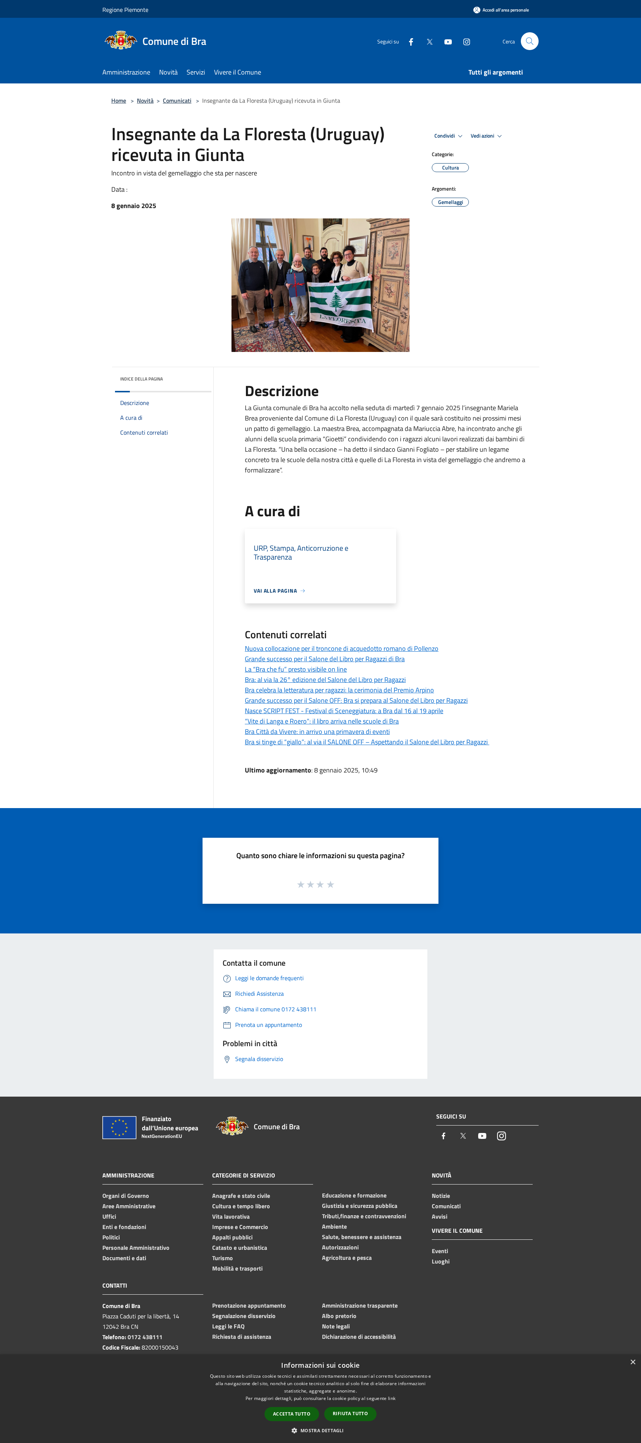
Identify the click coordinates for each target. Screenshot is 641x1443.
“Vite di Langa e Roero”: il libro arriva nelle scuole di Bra (322, 721)
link (391, 1398)
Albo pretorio (339, 1315)
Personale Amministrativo (136, 1247)
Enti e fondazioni (124, 1226)
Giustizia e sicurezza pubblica (359, 1205)
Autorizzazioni (340, 1247)
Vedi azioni (483, 136)
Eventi (440, 1250)
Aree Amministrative (128, 1206)
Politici (111, 1237)
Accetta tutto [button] (291, 1414)
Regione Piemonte (125, 9)
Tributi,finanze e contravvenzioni (364, 1216)
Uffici (109, 1216)
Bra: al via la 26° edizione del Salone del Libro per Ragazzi (325, 680)
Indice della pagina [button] (141, 378)
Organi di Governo (125, 1195)
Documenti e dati (124, 1257)
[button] (320, 1430)
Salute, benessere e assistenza (361, 1236)
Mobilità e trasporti (237, 1268)
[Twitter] (426, 41)
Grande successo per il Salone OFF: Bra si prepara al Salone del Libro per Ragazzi (356, 700)
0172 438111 (145, 1336)
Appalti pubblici (232, 1237)
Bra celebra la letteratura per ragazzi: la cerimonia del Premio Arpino (339, 690)
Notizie (441, 1195)
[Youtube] (445, 41)
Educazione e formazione (354, 1195)
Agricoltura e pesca (347, 1257)
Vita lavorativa (231, 1216)
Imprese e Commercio (240, 1226)
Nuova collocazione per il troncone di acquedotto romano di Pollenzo (341, 648)
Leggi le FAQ (228, 1326)
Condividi (445, 136)
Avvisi (439, 1216)
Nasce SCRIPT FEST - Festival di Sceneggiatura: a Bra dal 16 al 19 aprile (344, 711)
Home (118, 100)
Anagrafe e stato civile (241, 1195)
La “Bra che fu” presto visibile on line (296, 669)
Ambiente (334, 1226)
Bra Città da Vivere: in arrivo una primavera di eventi (317, 732)
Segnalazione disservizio (244, 1315)
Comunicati (177, 100)
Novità (145, 100)
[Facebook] (408, 41)
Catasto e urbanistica (239, 1247)
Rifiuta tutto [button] (350, 1413)
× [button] (632, 1362)
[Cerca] (530, 41)
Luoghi (441, 1261)
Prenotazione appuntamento (249, 1305)
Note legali (336, 1326)
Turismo (222, 1257)
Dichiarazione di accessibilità (359, 1336)
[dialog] (320, 1398)
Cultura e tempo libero (241, 1206)
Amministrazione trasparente (360, 1305)
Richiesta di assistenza (241, 1336)
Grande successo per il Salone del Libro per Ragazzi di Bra (325, 659)
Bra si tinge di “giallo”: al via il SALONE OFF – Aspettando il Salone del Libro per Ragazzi (367, 742)
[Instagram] (463, 41)
